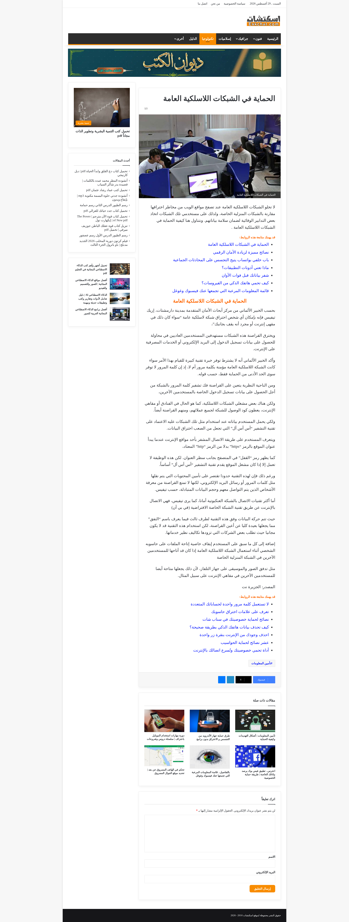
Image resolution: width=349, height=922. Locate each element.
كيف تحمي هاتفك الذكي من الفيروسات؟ (235, 283)
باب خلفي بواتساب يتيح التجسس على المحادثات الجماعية (221, 260)
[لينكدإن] (230, 679)
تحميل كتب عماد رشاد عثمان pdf (107, 190)
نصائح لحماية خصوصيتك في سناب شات (235, 619)
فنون (258, 39)
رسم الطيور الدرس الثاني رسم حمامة (104, 205)
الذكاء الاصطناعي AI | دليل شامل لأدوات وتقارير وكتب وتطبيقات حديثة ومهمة (92, 299)
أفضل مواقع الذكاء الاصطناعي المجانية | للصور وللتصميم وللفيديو (91, 284)
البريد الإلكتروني (265, 872)
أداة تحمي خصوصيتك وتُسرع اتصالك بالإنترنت (231, 650)
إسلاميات (225, 39)
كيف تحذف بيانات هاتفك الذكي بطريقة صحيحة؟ (229, 627)
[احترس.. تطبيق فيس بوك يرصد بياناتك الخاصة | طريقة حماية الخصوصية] (255, 756)
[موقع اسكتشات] (263, 20)
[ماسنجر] (221, 679)
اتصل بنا (202, 3)
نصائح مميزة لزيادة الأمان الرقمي (241, 252)
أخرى (180, 39)
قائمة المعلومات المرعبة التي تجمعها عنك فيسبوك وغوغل (220, 290)
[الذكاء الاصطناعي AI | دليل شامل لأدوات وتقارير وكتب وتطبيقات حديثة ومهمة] (120, 298)
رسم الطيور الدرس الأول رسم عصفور (103, 235)
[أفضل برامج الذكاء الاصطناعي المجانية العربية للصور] (120, 314)
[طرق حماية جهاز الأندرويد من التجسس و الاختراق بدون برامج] (210, 721)
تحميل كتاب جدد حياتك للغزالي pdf (106, 211)
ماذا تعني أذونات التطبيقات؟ (245, 267)
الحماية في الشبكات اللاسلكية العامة (238, 244)
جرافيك (243, 39)
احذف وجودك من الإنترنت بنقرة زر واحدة (234, 634)
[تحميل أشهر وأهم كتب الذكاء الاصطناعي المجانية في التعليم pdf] (120, 269)
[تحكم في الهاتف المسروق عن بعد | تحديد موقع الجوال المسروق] (164, 755)
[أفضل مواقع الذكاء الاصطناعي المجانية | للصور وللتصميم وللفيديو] (120, 284)
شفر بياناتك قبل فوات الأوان (245, 275)
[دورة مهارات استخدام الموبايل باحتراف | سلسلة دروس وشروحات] (164, 721)
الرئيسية (272, 39)
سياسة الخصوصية (234, 3)
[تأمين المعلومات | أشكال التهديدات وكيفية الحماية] (255, 721)
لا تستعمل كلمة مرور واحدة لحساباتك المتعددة (230, 604)
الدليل (193, 39)
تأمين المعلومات (261, 663)
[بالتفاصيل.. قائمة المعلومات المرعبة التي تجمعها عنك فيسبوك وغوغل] (210, 757)
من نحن (215, 3)
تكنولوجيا (208, 39)
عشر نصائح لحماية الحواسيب (245, 642)
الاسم (271, 856)
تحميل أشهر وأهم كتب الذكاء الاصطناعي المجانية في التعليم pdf (91, 269)
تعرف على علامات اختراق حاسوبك (240, 611)
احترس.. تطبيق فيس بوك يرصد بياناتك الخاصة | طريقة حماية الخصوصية (258, 774)
